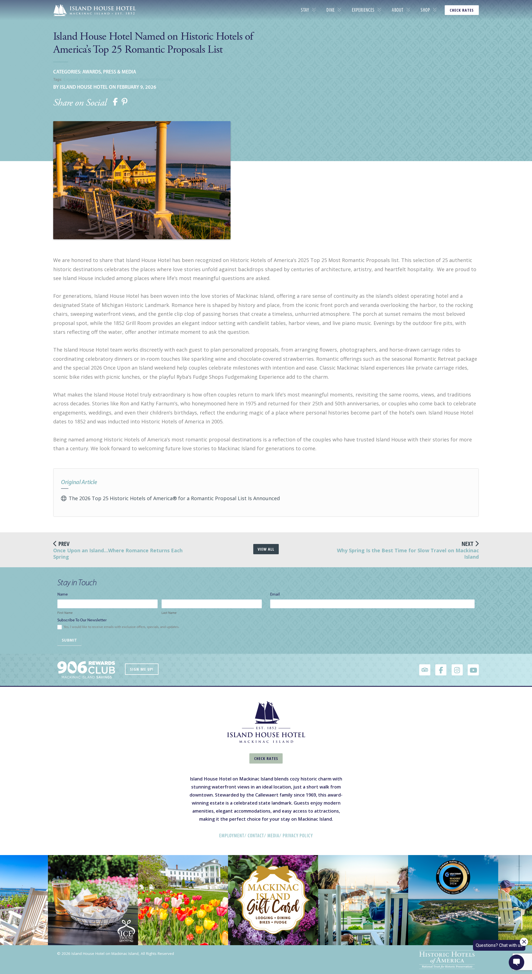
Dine (330, 10)
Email (276, 594)
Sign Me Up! (142, 669)
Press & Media (119, 72)
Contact (256, 836)
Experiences (363, 10)
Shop (425, 10)
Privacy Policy (298, 836)
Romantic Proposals (156, 79)
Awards (91, 72)
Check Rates (266, 758)
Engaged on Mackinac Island (87, 79)
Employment (231, 836)
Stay (305, 10)
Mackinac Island (125, 79)
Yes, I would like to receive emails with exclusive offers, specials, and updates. (121, 627)
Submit (69, 640)
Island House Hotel (84, 87)
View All (266, 549)
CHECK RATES (462, 10)
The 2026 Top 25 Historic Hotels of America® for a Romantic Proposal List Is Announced (174, 498)
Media (273, 836)
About (397, 10)
